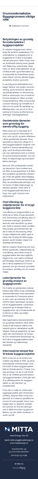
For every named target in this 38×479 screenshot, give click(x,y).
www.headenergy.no (19, 443)
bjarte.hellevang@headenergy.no (19, 440)
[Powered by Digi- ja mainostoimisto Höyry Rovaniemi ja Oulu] (19, 467)
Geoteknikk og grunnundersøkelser (19, 450)
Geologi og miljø (19, 455)
